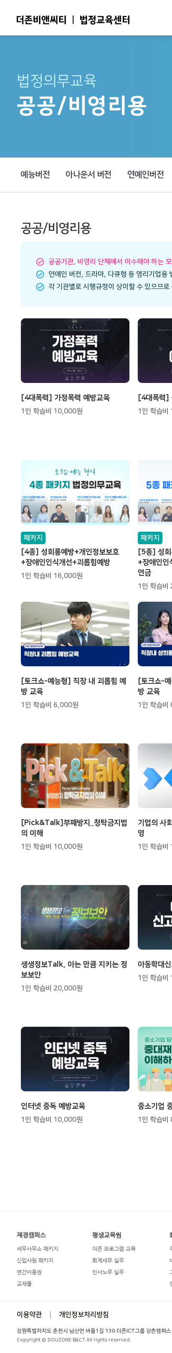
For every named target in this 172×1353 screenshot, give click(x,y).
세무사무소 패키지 (37, 1248)
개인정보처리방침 (84, 1314)
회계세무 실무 (108, 1260)
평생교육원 (106, 1235)
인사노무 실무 (108, 1272)
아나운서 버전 (88, 174)
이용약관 (29, 1314)
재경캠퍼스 (31, 1235)
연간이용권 (29, 1272)
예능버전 (35, 174)
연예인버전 (145, 174)
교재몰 (24, 1283)
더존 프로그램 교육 (114, 1248)
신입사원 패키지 (35, 1260)
